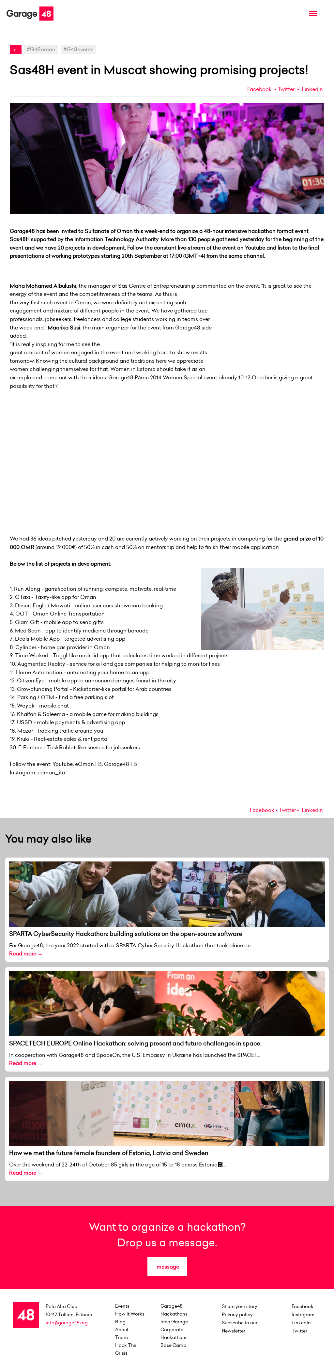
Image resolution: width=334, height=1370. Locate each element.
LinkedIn (311, 89)
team (121, 1337)
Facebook (259, 89)
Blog (120, 1321)
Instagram (303, 1314)
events (122, 1306)
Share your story (239, 1306)
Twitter (286, 89)
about (122, 1329)
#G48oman (41, 49)
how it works (129, 1314)
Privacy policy (237, 1314)
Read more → (26, 953)
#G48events (78, 49)
